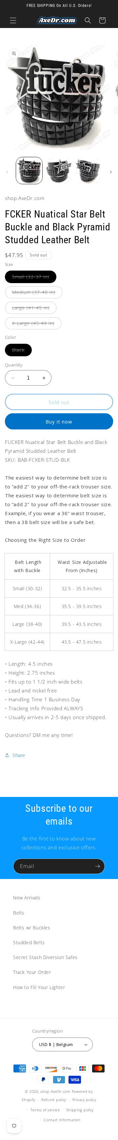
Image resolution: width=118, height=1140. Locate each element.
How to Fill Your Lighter (39, 987)
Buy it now (59, 421)
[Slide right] (111, 172)
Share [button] (18, 755)
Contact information (62, 1119)
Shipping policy (80, 1109)
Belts (19, 913)
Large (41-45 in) (34, 309)
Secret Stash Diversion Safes (45, 957)
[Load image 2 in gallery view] (59, 170)
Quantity (13, 365)
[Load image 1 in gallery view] (29, 170)
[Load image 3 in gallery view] (88, 170)
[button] (13, 20)
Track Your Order (32, 972)
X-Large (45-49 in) (37, 325)
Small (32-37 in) (34, 278)
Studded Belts (29, 942)
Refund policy (53, 1099)
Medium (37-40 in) (37, 294)
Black (22, 351)
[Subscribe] (97, 866)
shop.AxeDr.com (55, 1091)
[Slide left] (7, 172)
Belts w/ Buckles (31, 927)
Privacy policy (84, 1099)
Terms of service (45, 1109)
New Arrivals (26, 897)
